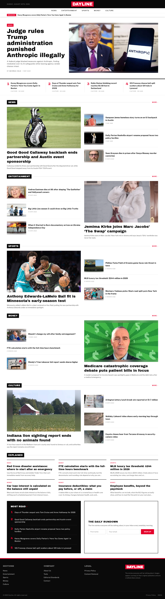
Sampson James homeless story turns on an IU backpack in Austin (131, 118)
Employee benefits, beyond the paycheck (130, 487)
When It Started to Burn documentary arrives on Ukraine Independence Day (54, 226)
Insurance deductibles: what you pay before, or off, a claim (80, 487)
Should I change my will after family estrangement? (52, 334)
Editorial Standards (51, 577)
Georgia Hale (15, 71)
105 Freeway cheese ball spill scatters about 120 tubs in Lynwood (142, 85)
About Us (47, 571)
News (54, 10)
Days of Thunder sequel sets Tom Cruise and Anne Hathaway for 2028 (66, 85)
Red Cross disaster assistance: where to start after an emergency (29, 468)
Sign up (147, 532)
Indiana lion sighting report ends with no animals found (39, 438)
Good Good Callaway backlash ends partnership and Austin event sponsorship (42, 157)
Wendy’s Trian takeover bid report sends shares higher (53, 362)
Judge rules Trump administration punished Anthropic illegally (36, 43)
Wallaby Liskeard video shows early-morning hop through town (131, 417)
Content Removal (91, 574)
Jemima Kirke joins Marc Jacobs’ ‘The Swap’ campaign (117, 229)
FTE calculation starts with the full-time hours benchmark (33, 348)
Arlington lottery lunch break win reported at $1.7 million (131, 400)
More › (155, 102)
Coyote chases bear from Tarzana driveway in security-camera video (130, 435)
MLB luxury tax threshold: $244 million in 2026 (106, 278)
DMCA (160, 595)
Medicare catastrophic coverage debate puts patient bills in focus (116, 368)
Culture (109, 10)
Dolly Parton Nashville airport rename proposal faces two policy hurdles (131, 136)
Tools (46, 574)
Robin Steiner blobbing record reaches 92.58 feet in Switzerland (104, 85)
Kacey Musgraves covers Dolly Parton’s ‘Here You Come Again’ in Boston (44, 15)
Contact (47, 581)
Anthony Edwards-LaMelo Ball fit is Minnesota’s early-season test (41, 298)
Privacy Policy (90, 571)
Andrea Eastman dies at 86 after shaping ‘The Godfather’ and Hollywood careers (54, 190)
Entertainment (69, 10)
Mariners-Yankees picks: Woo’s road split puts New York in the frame (131, 292)
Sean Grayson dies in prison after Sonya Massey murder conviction (131, 154)
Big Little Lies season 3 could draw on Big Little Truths (53, 209)
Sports (85, 10)
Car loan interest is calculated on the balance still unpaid (29, 487)
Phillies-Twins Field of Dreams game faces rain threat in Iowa (130, 264)
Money (97, 10)
